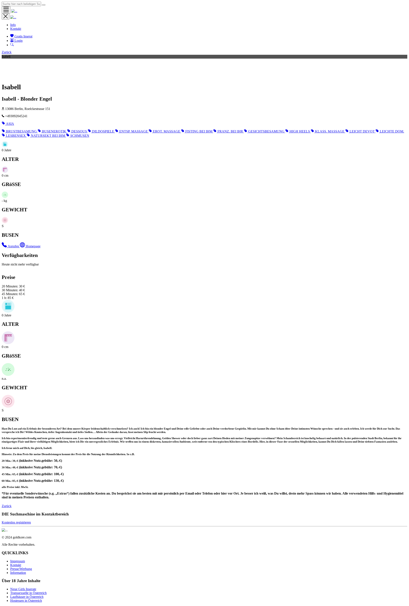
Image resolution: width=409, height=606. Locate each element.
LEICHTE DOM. (392, 131)
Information (18, 572)
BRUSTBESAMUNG (22, 131)
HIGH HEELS (300, 131)
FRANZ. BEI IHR (230, 131)
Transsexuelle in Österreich (28, 593)
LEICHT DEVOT (363, 131)
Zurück (7, 52)
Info (13, 25)
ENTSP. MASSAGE (134, 131)
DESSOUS (79, 131)
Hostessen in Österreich (26, 600)
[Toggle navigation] (6, 9)
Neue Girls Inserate (23, 589)
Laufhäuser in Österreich (26, 597)
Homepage (33, 246)
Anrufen (14, 246)
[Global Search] (43, 5)
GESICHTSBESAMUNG (266, 131)
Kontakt (15, 28)
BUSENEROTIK (54, 131)
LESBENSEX (16, 135)
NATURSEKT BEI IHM (48, 135)
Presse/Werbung (21, 569)
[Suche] (12, 45)
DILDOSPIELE (103, 131)
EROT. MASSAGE (167, 131)
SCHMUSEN (79, 135)
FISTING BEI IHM (199, 131)
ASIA (10, 124)
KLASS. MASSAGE (330, 131)
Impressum (17, 561)
